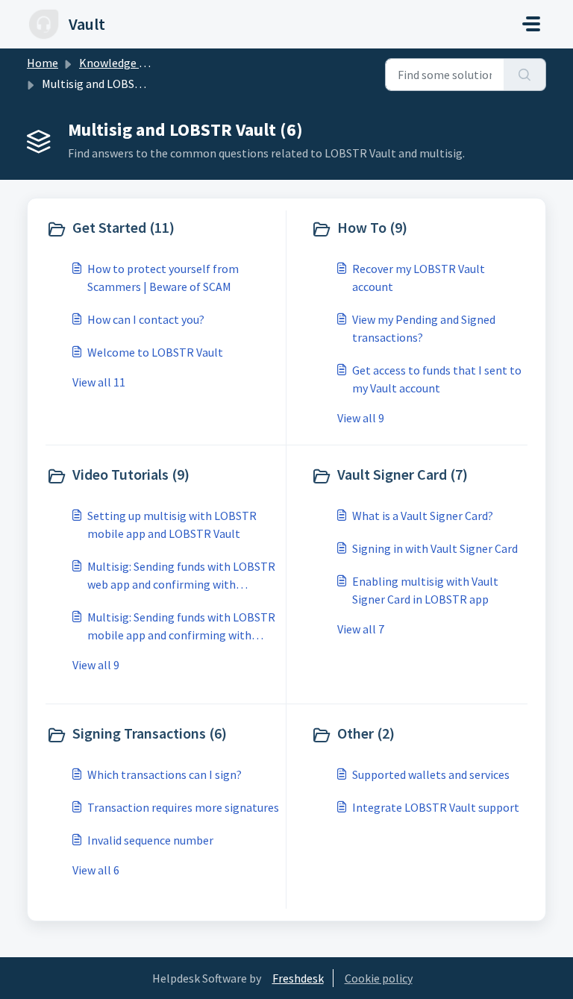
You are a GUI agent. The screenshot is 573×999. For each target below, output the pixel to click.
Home (42, 62)
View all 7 (360, 628)
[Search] (525, 74)
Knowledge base (121, 62)
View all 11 (98, 382)
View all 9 (360, 417)
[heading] (163, 229)
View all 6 (95, 869)
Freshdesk (298, 978)
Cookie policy (379, 978)
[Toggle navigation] (531, 23)
